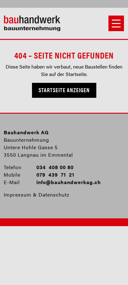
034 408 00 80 (55, 167)
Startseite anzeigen (64, 90)
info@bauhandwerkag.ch (68, 182)
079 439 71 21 (55, 174)
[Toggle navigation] (116, 23)
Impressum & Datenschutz (36, 194)
